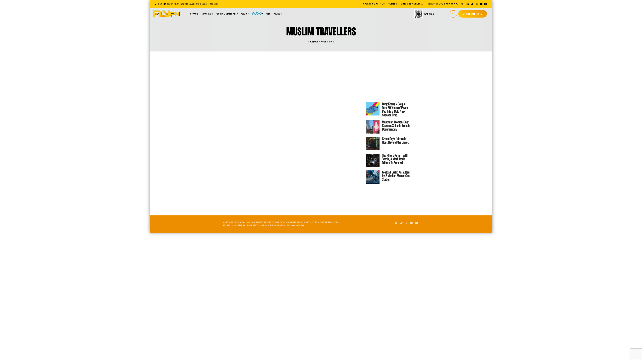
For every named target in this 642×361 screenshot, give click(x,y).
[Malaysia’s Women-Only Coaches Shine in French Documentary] (373, 127)
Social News (283, 82)
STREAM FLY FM (473, 13)
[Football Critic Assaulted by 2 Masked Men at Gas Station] (373, 177)
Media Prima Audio (293, 222)
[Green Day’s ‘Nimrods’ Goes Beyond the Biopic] (373, 143)
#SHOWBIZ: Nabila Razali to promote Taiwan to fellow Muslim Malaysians (307, 95)
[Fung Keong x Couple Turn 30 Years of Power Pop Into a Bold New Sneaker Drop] (373, 108)
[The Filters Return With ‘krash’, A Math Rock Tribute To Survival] (373, 160)
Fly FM (186, 4)
